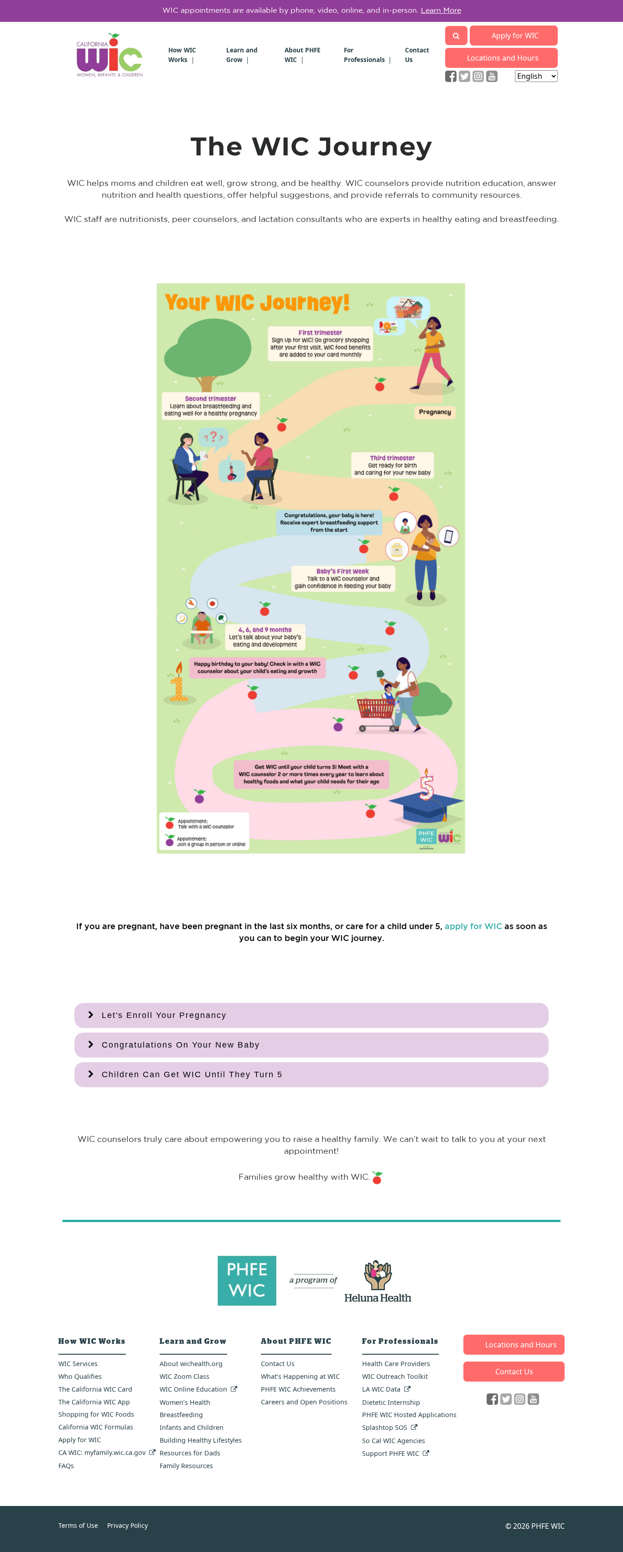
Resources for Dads (190, 1453)
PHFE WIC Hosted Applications (409, 1414)
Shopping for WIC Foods (96, 1414)
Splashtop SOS (384, 1427)
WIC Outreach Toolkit (395, 1376)
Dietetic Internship (391, 1402)
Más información (451, 11)
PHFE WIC (548, 1526)
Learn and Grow (242, 54)
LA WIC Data (381, 1389)
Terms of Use (78, 1525)
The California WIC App (94, 1402)
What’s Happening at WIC (300, 1376)
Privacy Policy (127, 1525)
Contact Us (278, 1363)
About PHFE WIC (303, 54)
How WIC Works (182, 54)
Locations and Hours (503, 58)
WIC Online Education (193, 1389)
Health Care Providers (396, 1363)
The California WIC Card (95, 1389)
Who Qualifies (80, 1376)
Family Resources (186, 1465)
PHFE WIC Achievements (298, 1389)
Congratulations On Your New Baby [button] (181, 1044)
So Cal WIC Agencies (393, 1440)
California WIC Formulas (95, 1427)
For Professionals (364, 54)
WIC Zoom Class (184, 1376)
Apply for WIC (515, 36)
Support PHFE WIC (390, 1453)
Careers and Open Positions (304, 1402)
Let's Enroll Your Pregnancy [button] (164, 1015)
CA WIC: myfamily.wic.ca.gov (101, 1452)
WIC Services (78, 1363)
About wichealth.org (191, 1363)
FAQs (66, 1465)
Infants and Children (191, 1427)
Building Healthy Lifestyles (201, 1440)
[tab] (311, 1015)
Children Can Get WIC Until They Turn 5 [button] (192, 1074)
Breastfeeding (181, 1414)
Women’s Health (185, 1402)
